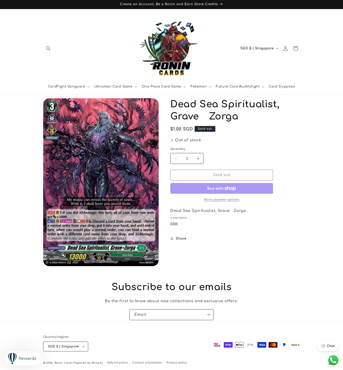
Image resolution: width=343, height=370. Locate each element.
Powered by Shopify (88, 362)
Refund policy (117, 362)
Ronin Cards (63, 362)
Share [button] (181, 238)
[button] (48, 48)
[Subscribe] (208, 314)
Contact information (147, 362)
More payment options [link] (221, 199)
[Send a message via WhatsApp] (333, 360)
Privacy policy (177, 362)
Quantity (177, 149)
